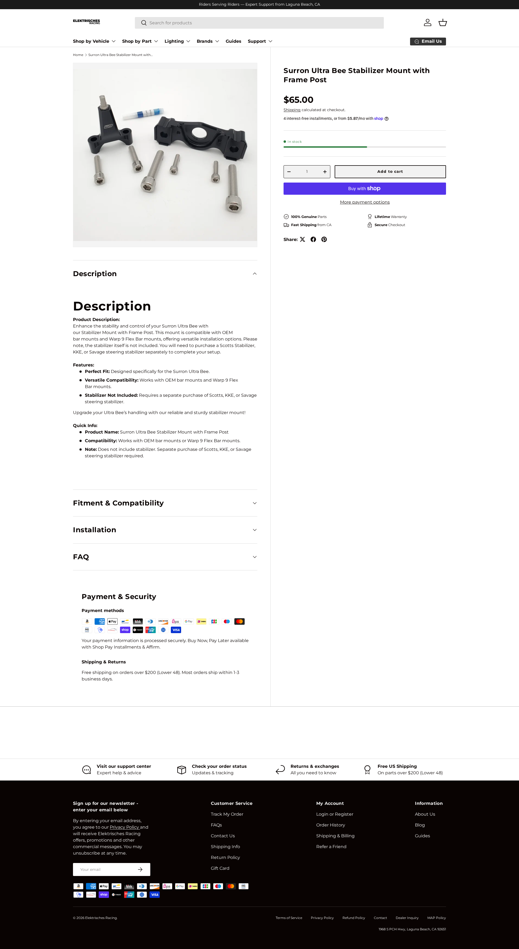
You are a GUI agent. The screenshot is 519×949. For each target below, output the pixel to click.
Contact (380, 918)
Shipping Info (225, 846)
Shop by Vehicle (91, 41)
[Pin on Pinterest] (324, 239)
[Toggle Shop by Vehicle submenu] (113, 41)
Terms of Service (289, 918)
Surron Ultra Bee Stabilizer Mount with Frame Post (120, 55)
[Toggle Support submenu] (270, 41)
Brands (205, 41)
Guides (233, 41)
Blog (420, 825)
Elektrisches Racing (101, 918)
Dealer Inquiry (407, 918)
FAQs (216, 825)
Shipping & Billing (335, 835)
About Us (425, 814)
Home (78, 55)
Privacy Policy (322, 918)
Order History (330, 825)
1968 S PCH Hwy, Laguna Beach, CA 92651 (412, 929)
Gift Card (220, 868)
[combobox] (259, 22)
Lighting (174, 41)
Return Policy (225, 857)
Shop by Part (137, 41)
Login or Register (334, 814)
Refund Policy (353, 918)
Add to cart (390, 171)
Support (257, 41)
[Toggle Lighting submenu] (188, 41)
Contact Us (223, 835)
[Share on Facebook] (313, 239)
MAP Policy (436, 918)
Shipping (292, 109)
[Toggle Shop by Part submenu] (156, 41)
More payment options (365, 201)
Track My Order (227, 814)
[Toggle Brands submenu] (217, 41)
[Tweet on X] (302, 239)
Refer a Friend (331, 846)
